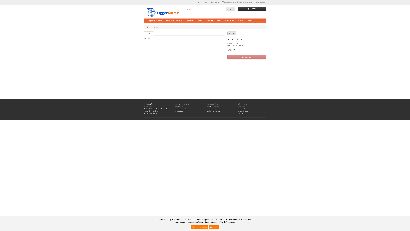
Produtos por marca (213, 107)
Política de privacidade (151, 111)
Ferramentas (189, 21)
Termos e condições (150, 113)
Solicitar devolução (181, 109)
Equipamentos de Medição (174, 21)
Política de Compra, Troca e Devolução (156, 109)
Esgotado (247, 57)
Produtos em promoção (214, 111)
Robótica (249, 21)
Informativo (241, 113)
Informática (209, 21)
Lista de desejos (243, 111)
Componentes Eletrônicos (155, 21)
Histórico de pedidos (244, 109)
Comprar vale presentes (214, 109)
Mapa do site (179, 111)
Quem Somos (148, 107)
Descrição (149, 33)
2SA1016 (155, 27)
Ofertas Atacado (229, 21)
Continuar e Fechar (199, 227)
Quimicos (240, 21)
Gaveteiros (200, 21)
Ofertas (219, 21)
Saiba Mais (214, 227)
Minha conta (241, 107)
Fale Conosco (179, 107)
